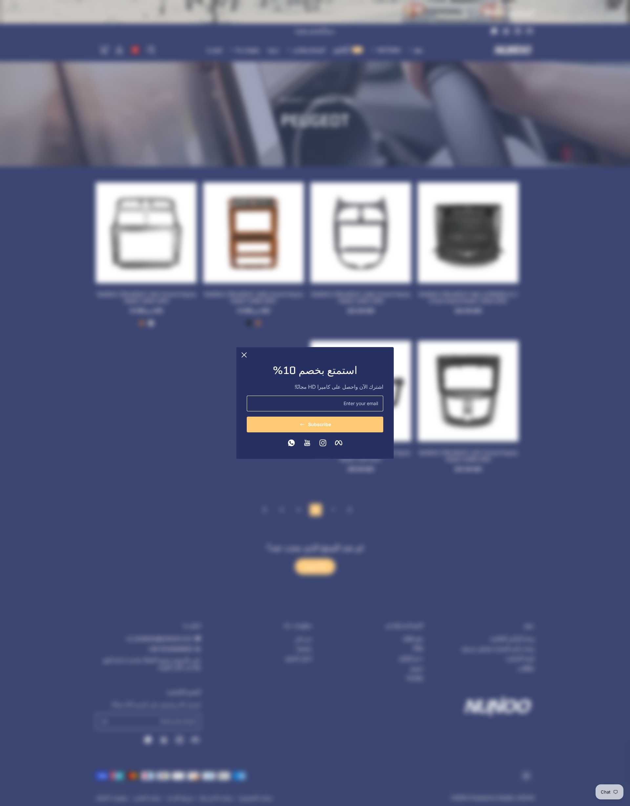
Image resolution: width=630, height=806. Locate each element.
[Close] (244, 355)
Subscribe (319, 424)
